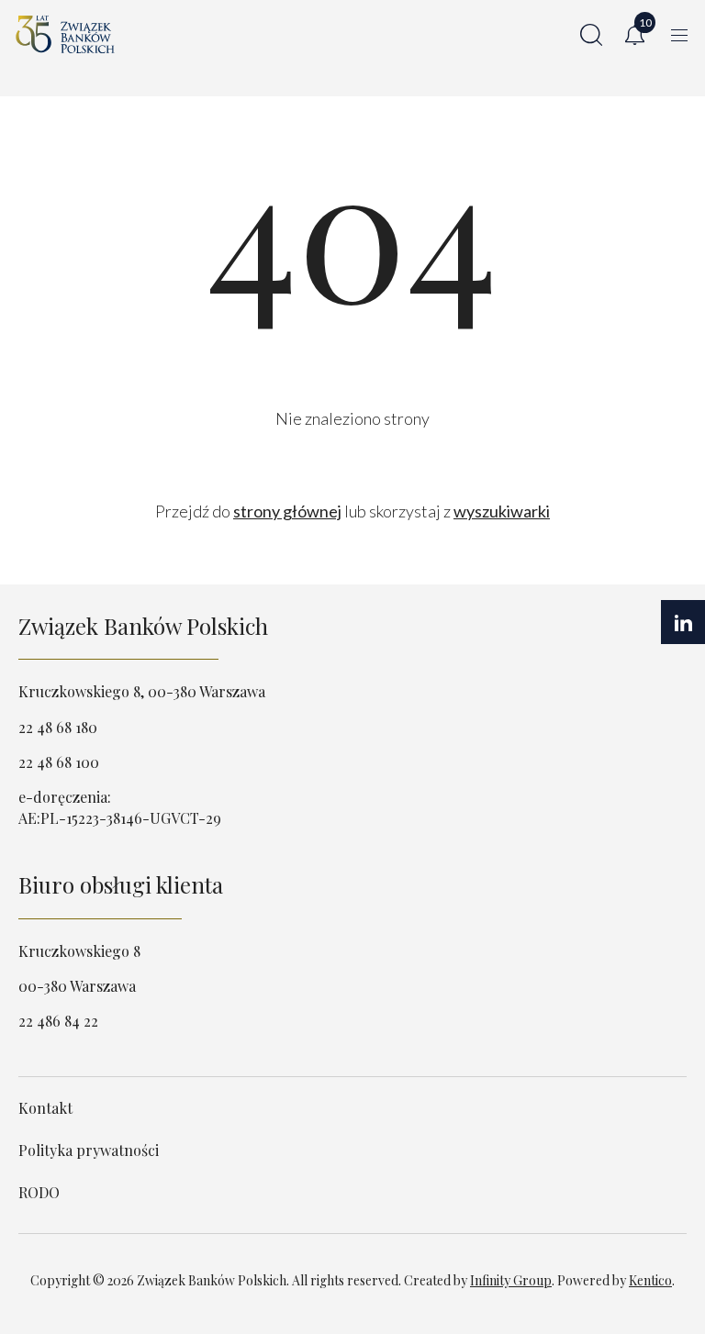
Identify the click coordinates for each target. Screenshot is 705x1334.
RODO (39, 1192)
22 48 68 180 (57, 727)
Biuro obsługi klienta (120, 884)
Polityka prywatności (88, 1150)
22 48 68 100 (58, 762)
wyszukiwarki (501, 511)
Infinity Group (511, 1280)
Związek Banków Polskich (143, 625)
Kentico (650, 1280)
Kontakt (45, 1107)
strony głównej (287, 511)
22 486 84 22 (58, 1020)
